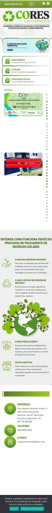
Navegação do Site (13, 4)
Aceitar (14, 509)
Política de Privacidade (32, 509)
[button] (5, 45)
